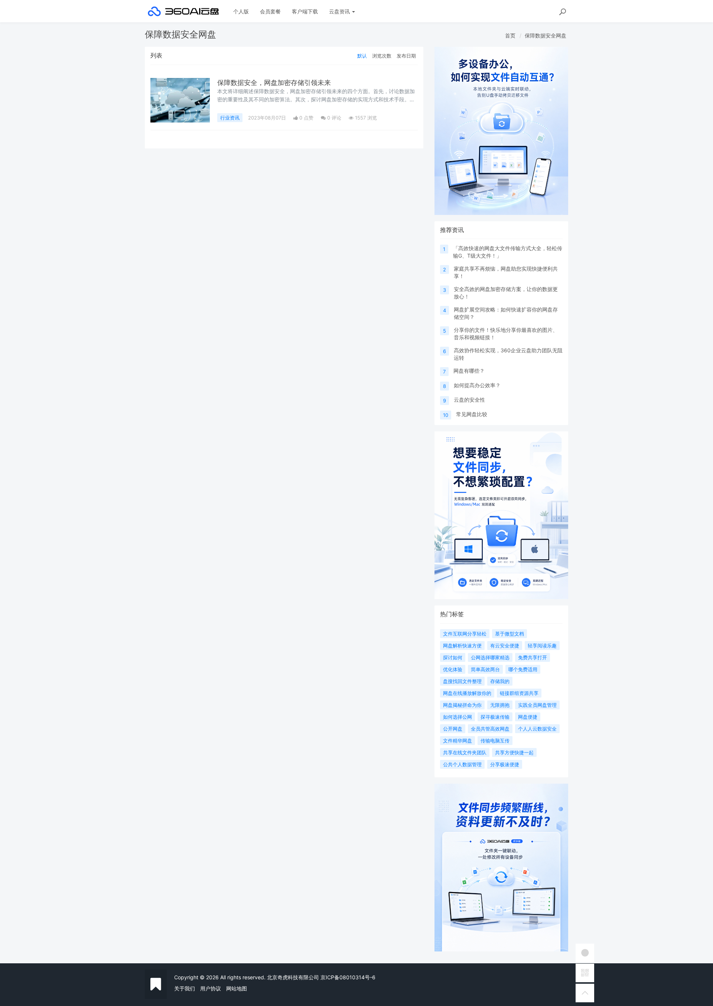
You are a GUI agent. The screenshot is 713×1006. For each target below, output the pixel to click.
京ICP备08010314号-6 (347, 977)
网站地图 (236, 988)
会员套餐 (270, 11)
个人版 (241, 11)
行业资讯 (230, 118)
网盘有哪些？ (469, 371)
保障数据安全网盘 (545, 35)
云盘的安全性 (469, 399)
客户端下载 (305, 11)
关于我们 (184, 988)
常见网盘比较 (471, 414)
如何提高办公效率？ (477, 385)
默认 (362, 56)
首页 (510, 35)
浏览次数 (381, 56)
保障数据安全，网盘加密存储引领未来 (274, 82)
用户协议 (210, 988)
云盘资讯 (340, 11)
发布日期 (406, 56)
